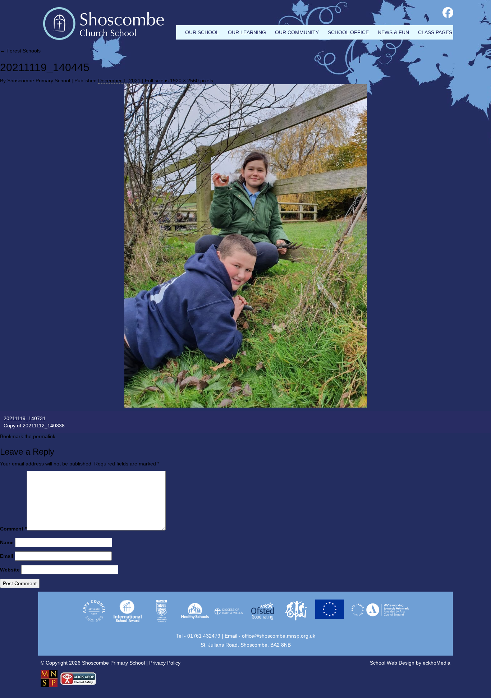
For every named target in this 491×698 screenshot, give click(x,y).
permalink (44, 436)
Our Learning (247, 32)
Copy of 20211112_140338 (34, 425)
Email (6, 556)
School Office (348, 32)
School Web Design (392, 663)
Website (10, 570)
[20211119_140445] (245, 246)
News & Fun (393, 32)
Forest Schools (20, 51)
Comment (13, 529)
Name (7, 542)
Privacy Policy (164, 663)
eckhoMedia (436, 663)
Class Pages (435, 32)
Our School (202, 32)
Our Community (297, 32)
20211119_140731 (25, 418)
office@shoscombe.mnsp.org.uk (278, 636)
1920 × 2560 (184, 80)
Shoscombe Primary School (38, 80)
